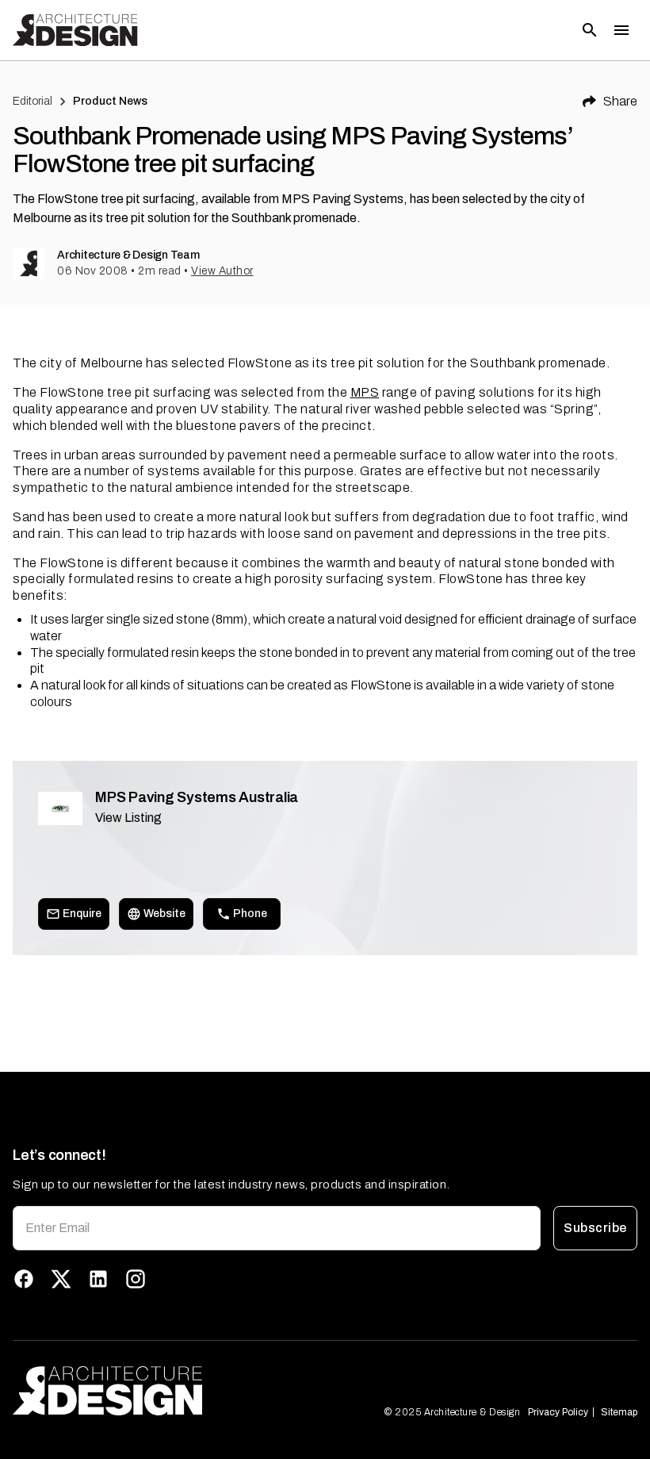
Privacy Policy (558, 1412)
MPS (365, 392)
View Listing (128, 817)
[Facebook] (24, 1279)
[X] (61, 1279)
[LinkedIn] (98, 1279)
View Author (222, 271)
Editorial (32, 101)
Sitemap (619, 1412)
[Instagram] (135, 1279)
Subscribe (595, 1227)
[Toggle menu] (621, 30)
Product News (110, 101)
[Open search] (590, 30)
